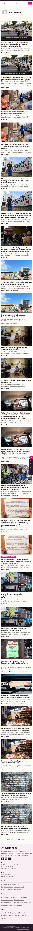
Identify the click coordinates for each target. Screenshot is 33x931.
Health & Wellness (19, 900)
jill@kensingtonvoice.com (7, 876)
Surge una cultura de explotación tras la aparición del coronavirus (14, 348)
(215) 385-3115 (5, 868)
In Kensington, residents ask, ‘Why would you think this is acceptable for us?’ (15, 113)
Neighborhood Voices (7, 887)
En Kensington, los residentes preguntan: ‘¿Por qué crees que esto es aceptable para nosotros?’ (15, 146)
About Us (3, 913)
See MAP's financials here (23, 929)
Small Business (18, 905)
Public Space (27, 902)
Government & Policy (8, 556)
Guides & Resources (6, 889)
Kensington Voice (11, 926)
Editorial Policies (22, 913)
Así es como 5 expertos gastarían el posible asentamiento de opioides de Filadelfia (16, 794)
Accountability (5, 884)
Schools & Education (6, 905)
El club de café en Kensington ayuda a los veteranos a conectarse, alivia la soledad (15, 729)
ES (31, 460)
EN (31, 457)
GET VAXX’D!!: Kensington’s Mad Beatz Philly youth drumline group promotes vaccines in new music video (14, 44)
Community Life (14, 884)
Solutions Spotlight (19, 887)
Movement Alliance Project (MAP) (21, 927)
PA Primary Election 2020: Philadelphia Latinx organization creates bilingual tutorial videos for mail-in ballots (16, 561)
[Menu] (2, 3)
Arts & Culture (5, 897)
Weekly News (17, 889)
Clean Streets (14, 897)
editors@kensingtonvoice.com (18, 868)
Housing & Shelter (6, 902)
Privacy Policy (13, 915)
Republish (21, 915)
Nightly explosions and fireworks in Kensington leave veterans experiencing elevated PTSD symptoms (14, 487)
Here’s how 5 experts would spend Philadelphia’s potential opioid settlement (15, 827)
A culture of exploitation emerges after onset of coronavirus (16, 381)
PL (31, 463)
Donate (27, 915)
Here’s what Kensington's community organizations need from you (13, 629)
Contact (3, 918)
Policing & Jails (23, 897)
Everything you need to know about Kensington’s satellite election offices (14, 316)
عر (31, 467)
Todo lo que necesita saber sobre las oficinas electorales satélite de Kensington (16, 283)
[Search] (5, 3)
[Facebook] (2, 859)
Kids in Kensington (18, 902)
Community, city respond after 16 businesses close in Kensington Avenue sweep (14, 663)
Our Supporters (12, 913)
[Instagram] (6, 859)
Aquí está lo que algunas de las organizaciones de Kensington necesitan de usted (16, 596)
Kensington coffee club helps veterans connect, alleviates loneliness (14, 762)
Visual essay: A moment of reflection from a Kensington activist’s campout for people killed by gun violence (16, 181)
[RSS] (9, 859)
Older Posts (20, 839)
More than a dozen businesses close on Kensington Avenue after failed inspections (15, 696)
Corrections (4, 915)
